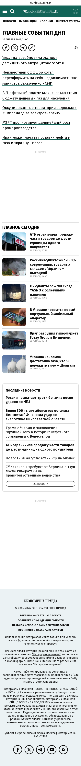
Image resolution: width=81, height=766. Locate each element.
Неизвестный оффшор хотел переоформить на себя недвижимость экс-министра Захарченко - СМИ (40, 78)
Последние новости (23, 390)
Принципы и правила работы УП (40, 630)
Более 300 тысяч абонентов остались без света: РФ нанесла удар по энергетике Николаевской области (38, 414)
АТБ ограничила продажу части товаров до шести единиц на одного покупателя (51, 240)
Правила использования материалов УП (40, 625)
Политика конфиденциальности (40, 620)
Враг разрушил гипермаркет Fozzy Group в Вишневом (54, 335)
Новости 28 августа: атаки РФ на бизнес (40, 458)
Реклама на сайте (32, 615)
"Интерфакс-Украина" (46, 654)
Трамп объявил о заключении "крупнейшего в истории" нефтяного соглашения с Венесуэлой (38, 432)
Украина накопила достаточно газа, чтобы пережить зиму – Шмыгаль (52, 361)
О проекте (54, 615)
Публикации (28, 21)
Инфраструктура (68, 21)
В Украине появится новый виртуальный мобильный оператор (52, 314)
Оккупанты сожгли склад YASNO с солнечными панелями (51, 290)
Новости (9, 21)
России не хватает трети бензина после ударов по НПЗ (39, 399)
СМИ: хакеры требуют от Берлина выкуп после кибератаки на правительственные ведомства (40, 471)
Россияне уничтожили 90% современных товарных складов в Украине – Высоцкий (53, 266)
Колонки (46, 21)
